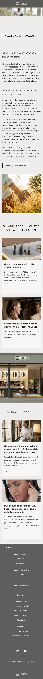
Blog (21, 590)
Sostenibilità (21, 626)
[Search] (37, 4)
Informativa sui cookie (21, 606)
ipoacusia (14, 67)
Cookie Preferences (20, 611)
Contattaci (21, 595)
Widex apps (20, 563)
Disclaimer (21, 620)
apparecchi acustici (31, 147)
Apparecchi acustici (20, 554)
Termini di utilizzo (21, 601)
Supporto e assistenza (21, 586)
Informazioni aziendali (21, 636)
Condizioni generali (20, 615)
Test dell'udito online (21, 570)
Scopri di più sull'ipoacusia (15, 166)
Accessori (21, 559)
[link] (21, 266)
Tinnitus (21, 579)
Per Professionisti (21, 631)
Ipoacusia (21, 574)
